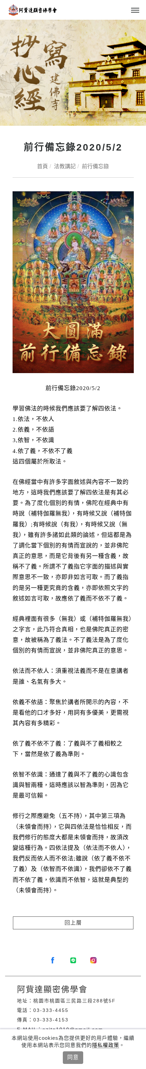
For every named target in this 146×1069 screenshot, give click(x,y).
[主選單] (135, 10)
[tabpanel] (73, 73)
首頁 (42, 166)
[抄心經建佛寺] (73, 73)
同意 (73, 1057)
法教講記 (65, 166)
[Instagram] (93, 960)
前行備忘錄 (95, 166)
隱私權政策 (105, 1045)
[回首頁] (32, 10)
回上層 (73, 923)
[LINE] (73, 960)
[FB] (52, 960)
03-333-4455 (51, 1010)
